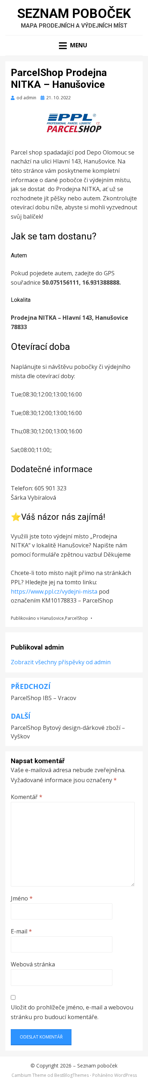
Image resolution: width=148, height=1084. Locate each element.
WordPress (125, 1075)
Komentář (26, 797)
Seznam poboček (74, 13)
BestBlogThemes (71, 1075)
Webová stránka (33, 964)
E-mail (21, 931)
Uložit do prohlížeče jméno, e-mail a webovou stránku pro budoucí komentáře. (72, 1012)
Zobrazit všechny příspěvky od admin (61, 662)
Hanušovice (52, 618)
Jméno (22, 898)
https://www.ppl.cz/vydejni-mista (55, 591)
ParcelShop (76, 618)
